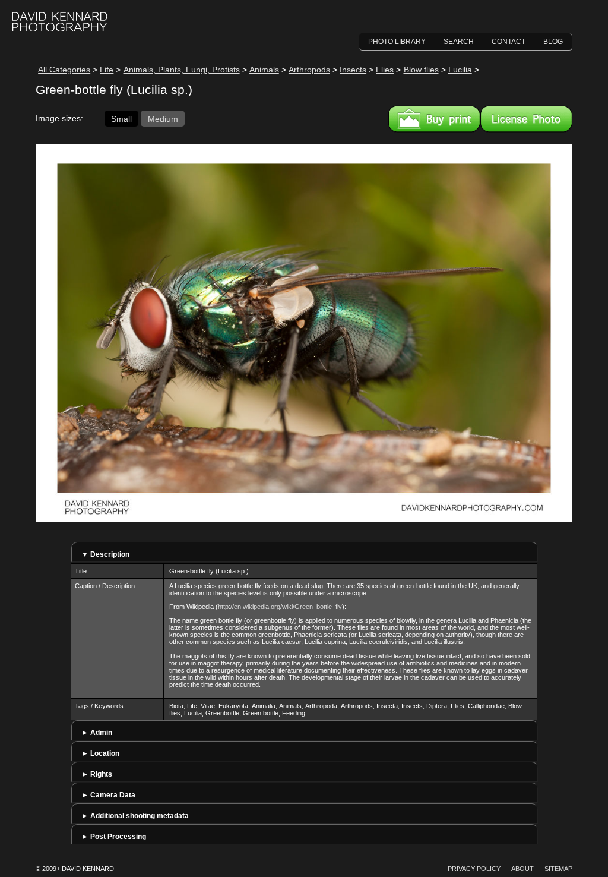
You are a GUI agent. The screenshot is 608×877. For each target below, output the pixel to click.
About (522, 868)
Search (459, 41)
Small (121, 118)
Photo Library (397, 41)
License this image (526, 119)
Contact (508, 41)
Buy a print (434, 119)
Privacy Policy (474, 868)
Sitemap (558, 868)
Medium (163, 118)
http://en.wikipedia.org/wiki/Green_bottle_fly (280, 606)
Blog (553, 41)
